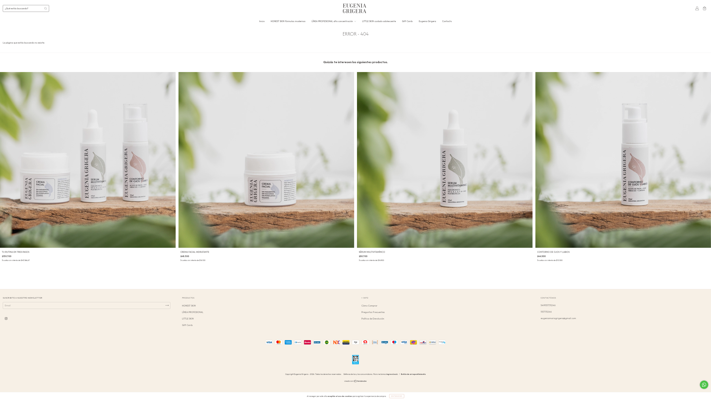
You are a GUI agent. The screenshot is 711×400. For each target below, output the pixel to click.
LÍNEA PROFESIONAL (192, 312)
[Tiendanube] (355, 381)
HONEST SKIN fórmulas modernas (288, 21)
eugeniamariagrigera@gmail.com (558, 318)
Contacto (447, 21)
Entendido (396, 396)
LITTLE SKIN (188, 318)
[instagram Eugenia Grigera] (6, 318)
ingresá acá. (392, 374)
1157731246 (546, 311)
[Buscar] (45, 8)
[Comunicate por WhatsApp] (704, 385)
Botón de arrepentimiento (413, 374)
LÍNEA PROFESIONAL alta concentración (332, 21)
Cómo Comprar (369, 305)
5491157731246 (548, 305)
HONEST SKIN (189, 305)
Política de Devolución (372, 318)
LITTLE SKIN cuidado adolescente (379, 21)
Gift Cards (407, 21)
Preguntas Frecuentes (373, 312)
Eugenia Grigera (427, 21)
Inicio (262, 21)
